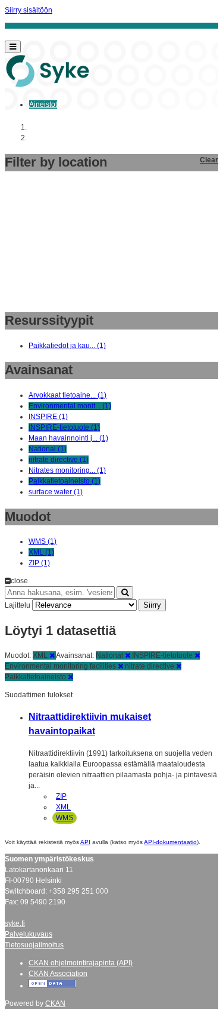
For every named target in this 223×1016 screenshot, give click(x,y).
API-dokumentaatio (170, 842)
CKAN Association (58, 973)
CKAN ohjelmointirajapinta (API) (81, 963)
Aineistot (43, 104)
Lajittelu (17, 605)
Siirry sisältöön (28, 10)
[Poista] (52, 655)
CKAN (55, 1003)
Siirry (152, 605)
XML (63, 807)
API (85, 842)
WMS (64, 818)
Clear (209, 160)
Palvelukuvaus (28, 934)
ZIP (61, 796)
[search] (125, 592)
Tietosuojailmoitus (34, 945)
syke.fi (15, 923)
